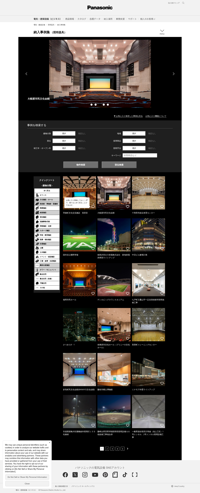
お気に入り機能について (155, 116)
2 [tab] (96, 105)
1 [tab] (91, 105)
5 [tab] (108, 105)
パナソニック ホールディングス (83, 486)
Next (173, 73)
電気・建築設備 (39, 25)
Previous (26, 73)
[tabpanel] (100, 74)
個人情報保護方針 (61, 486)
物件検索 (80, 164)
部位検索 (119, 164)
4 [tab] (104, 105)
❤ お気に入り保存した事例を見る (128, 116)
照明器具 (51, 25)
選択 (64, 133)
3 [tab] (100, 105)
